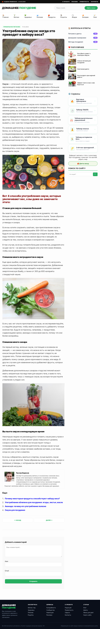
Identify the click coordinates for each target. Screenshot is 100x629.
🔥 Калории (85, 16)
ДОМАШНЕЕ (19, 8)
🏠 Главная (5, 16)
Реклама (75, 1)
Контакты (94, 1)
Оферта (67, 612)
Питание (30, 612)
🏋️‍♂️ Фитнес (16, 16)
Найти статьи (91, 8)
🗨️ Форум (74, 16)
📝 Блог (95, 16)
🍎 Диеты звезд (83, 163)
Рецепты (31, 615)
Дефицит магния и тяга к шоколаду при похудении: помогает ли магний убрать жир (83, 157)
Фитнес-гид (31, 607)
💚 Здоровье (28, 16)
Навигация (50, 612)
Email (7, 571)
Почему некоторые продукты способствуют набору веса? (32, 498)
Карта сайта (87, 615)
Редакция (68, 607)
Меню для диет (88, 612)
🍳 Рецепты (63, 16)
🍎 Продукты (51, 16)
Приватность (84, 1)
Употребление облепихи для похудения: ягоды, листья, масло (34, 502)
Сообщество (50, 610)
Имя (6, 561)
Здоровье (31, 610)
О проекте (66, 1)
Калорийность (51, 607)
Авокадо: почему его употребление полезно (25, 506)
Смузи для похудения (15, 510)
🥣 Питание (40, 16)
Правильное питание (11, 27)
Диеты (85, 610)
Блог (84, 607)
